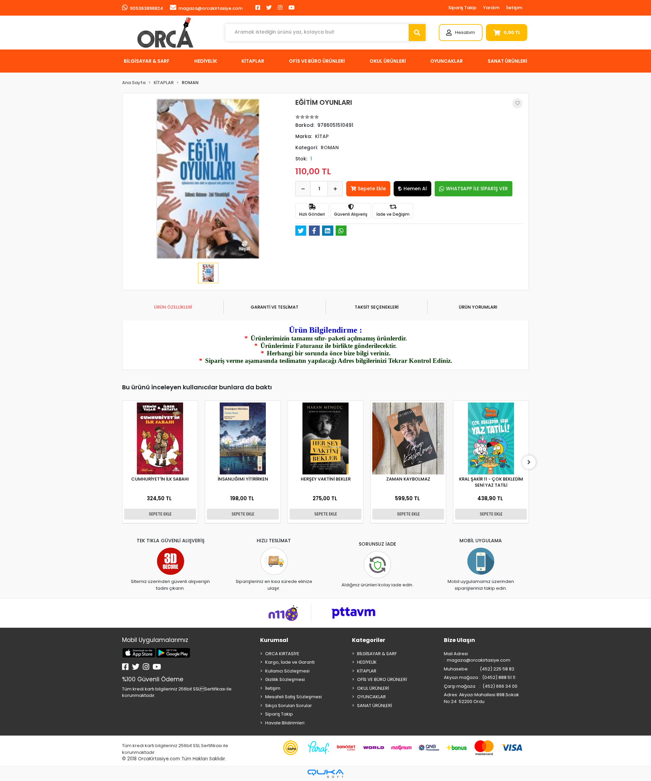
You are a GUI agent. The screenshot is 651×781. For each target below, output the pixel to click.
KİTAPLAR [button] (252, 61)
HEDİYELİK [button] (205, 61)
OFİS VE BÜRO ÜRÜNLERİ (382, 679)
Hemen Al (415, 188)
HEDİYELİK (367, 662)
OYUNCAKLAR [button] (446, 61)
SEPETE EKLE (160, 514)
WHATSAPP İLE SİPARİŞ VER (477, 188)
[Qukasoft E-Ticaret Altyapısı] (325, 773)
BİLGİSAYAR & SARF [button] (147, 61)
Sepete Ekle (372, 188)
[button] (460, 32)
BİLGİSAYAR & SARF (377, 653)
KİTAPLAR (366, 671)
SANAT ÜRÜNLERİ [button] (507, 61)
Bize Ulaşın (459, 640)
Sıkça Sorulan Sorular (288, 705)
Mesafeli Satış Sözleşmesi (293, 697)
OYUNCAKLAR (371, 697)
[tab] (172, 307)
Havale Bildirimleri (284, 723)
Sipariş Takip (462, 7)
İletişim (514, 7)
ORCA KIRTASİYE (282, 653)
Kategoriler (368, 640)
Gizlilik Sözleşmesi (285, 679)
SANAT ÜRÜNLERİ (374, 705)
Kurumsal (274, 640)
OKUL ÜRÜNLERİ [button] (388, 61)
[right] (529, 462)
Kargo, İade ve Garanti (290, 662)
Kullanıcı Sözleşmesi (287, 671)
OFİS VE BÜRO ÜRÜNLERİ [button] (317, 61)
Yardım (491, 7)
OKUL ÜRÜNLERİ (373, 688)
